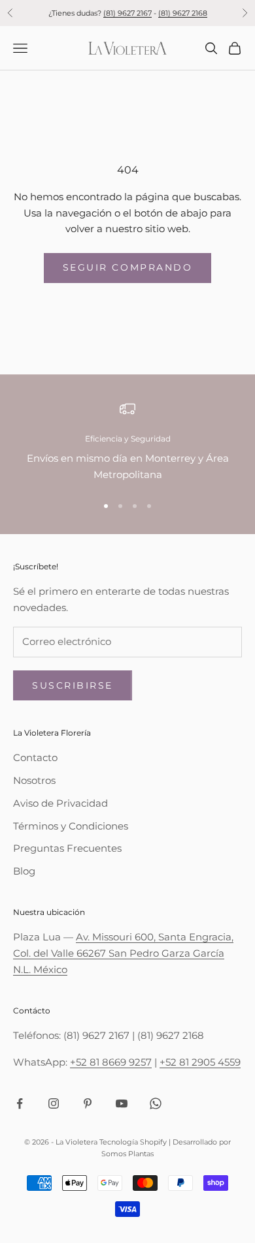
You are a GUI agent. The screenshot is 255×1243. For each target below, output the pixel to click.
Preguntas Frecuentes (67, 848)
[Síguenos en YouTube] (121, 1103)
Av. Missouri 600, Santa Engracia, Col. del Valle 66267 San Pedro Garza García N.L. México (123, 953)
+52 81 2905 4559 (200, 1062)
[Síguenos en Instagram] (53, 1103)
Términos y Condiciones (70, 826)
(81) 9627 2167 (127, 13)
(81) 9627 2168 (182, 13)
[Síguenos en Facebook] (19, 1103)
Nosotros (34, 780)
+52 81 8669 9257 (111, 1062)
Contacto (35, 757)
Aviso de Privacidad (60, 803)
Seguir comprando (127, 267)
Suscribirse (72, 685)
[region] (127, 442)
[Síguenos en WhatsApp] (155, 1103)
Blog (24, 871)
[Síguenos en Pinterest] (87, 1103)
